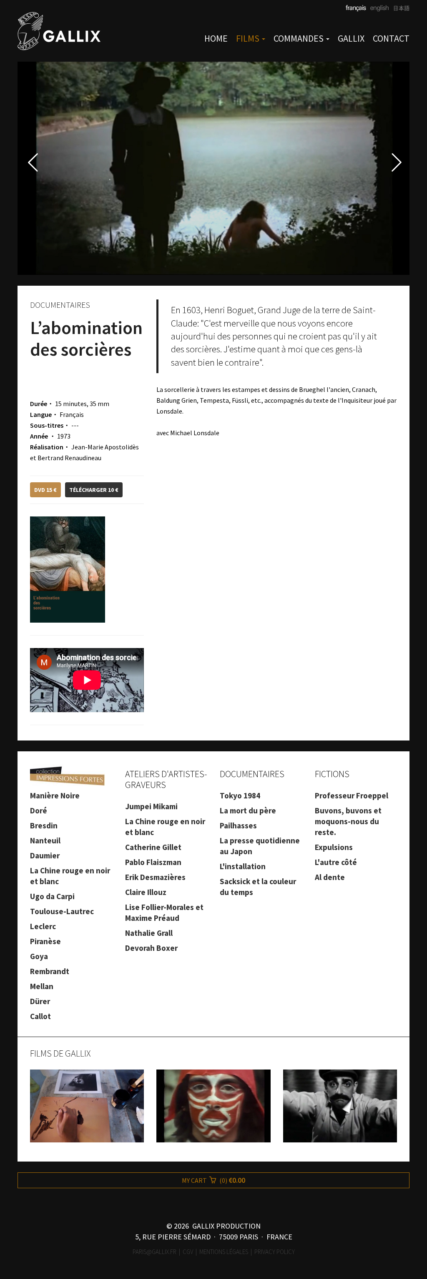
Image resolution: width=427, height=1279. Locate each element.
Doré (38, 810)
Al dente (330, 877)
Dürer (40, 1001)
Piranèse (45, 941)
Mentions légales (223, 1252)
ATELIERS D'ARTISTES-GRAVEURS (166, 779)
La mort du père (248, 810)
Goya (39, 956)
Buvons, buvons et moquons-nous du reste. (348, 821)
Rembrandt (49, 971)
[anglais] (378, 8)
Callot (40, 1016)
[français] (356, 8)
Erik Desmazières (155, 877)
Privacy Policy (274, 1252)
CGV (188, 1252)
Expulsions (334, 847)
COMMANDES (299, 38)
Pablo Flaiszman (153, 862)
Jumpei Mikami (151, 806)
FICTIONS (332, 774)
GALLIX (351, 38)
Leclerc (43, 926)
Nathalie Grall (149, 933)
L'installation (243, 866)
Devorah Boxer (151, 948)
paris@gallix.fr (154, 1252)
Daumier (45, 855)
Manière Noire (55, 795)
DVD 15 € (45, 490)
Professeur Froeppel (351, 795)
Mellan (41, 986)
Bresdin (44, 825)
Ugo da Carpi (52, 896)
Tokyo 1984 (240, 795)
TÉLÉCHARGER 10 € (93, 490)
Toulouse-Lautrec (62, 911)
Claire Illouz (145, 892)
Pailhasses (238, 825)
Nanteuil (45, 840)
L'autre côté (336, 862)
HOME (216, 38)
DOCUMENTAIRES (252, 774)
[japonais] (399, 8)
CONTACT (391, 38)
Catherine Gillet (153, 847)
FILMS (248, 38)
